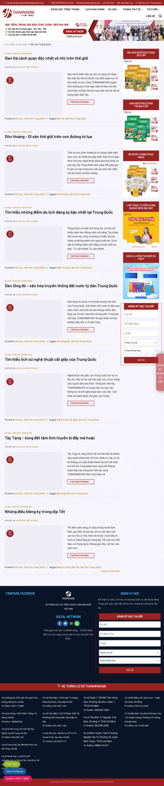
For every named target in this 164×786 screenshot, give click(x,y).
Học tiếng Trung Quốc (16, 44)
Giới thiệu (69, 2)
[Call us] (77, 623)
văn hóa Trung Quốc (75, 118)
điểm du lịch (63, 267)
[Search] (160, 16)
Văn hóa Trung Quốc (22, 53)
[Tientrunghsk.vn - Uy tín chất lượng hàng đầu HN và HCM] (20, 13)
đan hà (60, 118)
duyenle (34, 67)
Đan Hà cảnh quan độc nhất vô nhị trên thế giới (46, 57)
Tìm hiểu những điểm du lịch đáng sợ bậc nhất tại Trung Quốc (59, 211)
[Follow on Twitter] (65, 623)
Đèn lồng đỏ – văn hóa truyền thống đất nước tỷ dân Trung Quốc (61, 285)
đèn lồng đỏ (63, 341)
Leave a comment (110, 571)
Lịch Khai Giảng (95, 9)
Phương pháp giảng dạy (88, 2)
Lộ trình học (108, 2)
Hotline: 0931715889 (17, 778)
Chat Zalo (11, 764)
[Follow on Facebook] (59, 623)
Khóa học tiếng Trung (65, 9)
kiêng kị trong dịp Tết (68, 567)
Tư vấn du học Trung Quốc (148, 2)
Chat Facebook (14, 771)
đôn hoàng (62, 194)
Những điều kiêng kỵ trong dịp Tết (35, 511)
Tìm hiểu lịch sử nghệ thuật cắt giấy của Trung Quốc (50, 359)
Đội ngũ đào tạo (125, 2)
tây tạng (61, 493)
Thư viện (152, 9)
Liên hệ (150, 15)
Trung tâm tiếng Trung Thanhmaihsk (97, 782)
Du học (112, 9)
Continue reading (81, 102)
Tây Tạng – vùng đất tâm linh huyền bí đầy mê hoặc (50, 437)
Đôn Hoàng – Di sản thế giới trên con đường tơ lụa (48, 136)
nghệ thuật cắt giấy (67, 419)
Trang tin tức (132, 9)
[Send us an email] (71, 623)
